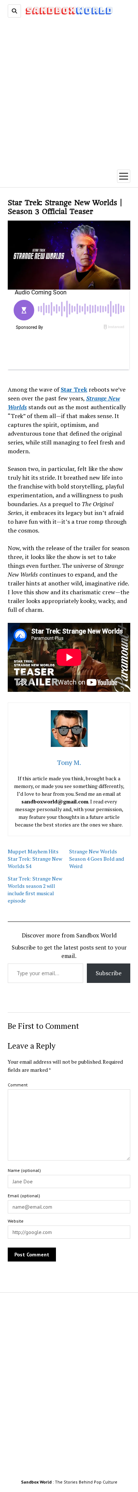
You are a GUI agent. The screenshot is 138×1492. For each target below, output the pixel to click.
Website (16, 1221)
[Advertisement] (69, 90)
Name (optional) (24, 1170)
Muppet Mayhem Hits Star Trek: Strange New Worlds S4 (35, 859)
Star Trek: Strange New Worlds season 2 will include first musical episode (35, 889)
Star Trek (74, 389)
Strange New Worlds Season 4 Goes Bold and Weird (96, 859)
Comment (18, 1085)
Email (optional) (24, 1195)
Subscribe (108, 973)
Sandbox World (36, 1482)
